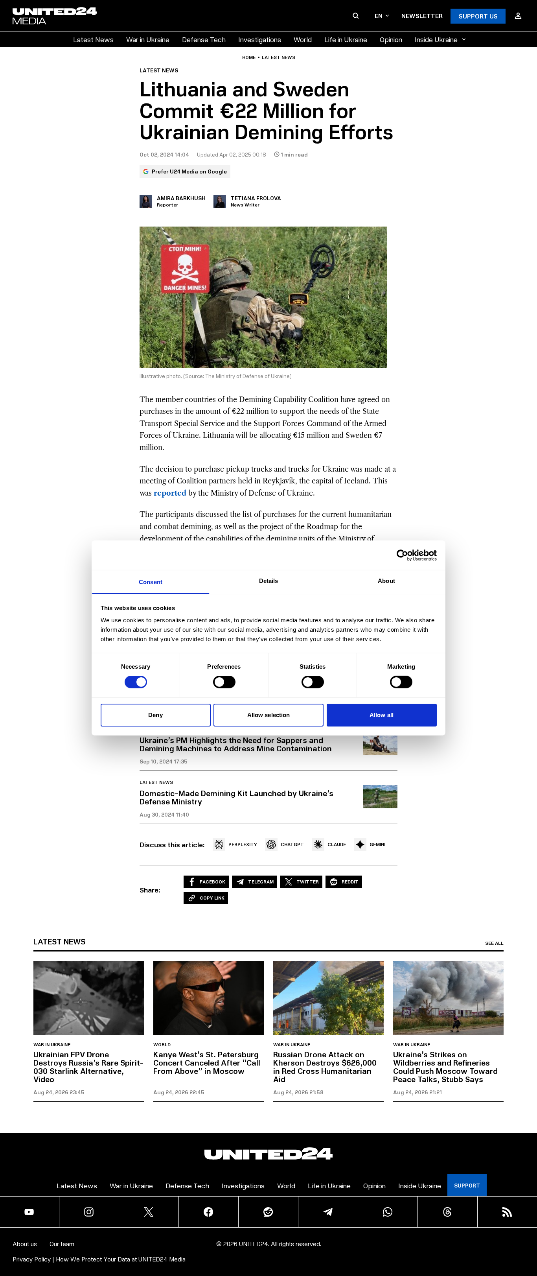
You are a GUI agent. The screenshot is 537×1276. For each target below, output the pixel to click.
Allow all (382, 715)
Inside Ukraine (436, 39)
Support (467, 1185)
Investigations (259, 39)
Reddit (350, 881)
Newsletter (422, 15)
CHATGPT (292, 844)
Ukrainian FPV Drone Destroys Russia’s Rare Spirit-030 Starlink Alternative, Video (88, 1066)
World (303, 39)
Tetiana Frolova (256, 198)
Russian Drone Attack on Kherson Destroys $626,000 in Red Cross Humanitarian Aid (325, 1066)
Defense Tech (204, 39)
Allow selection (268, 715)
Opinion (391, 39)
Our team (62, 1243)
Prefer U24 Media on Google (189, 171)
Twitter (307, 881)
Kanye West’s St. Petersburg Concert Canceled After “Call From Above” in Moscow (206, 1062)
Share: (150, 889)
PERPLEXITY (242, 844)
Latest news (278, 57)
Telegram (261, 881)
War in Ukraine (147, 39)
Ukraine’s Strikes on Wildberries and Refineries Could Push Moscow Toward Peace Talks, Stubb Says (445, 1066)
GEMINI (377, 844)
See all (494, 943)
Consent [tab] (150, 582)
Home (249, 57)
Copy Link (212, 897)
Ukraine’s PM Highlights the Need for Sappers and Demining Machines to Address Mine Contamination (236, 744)
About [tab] (386, 580)
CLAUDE (336, 844)
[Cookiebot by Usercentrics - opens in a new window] (402, 555)
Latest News (93, 39)
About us (25, 1243)
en (379, 15)
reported (170, 493)
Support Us (478, 15)
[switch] (224, 682)
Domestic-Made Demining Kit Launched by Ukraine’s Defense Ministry (236, 797)
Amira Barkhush (181, 198)
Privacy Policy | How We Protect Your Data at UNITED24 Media (99, 1258)
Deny (155, 715)
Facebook (212, 881)
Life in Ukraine (345, 39)
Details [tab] (268, 580)
